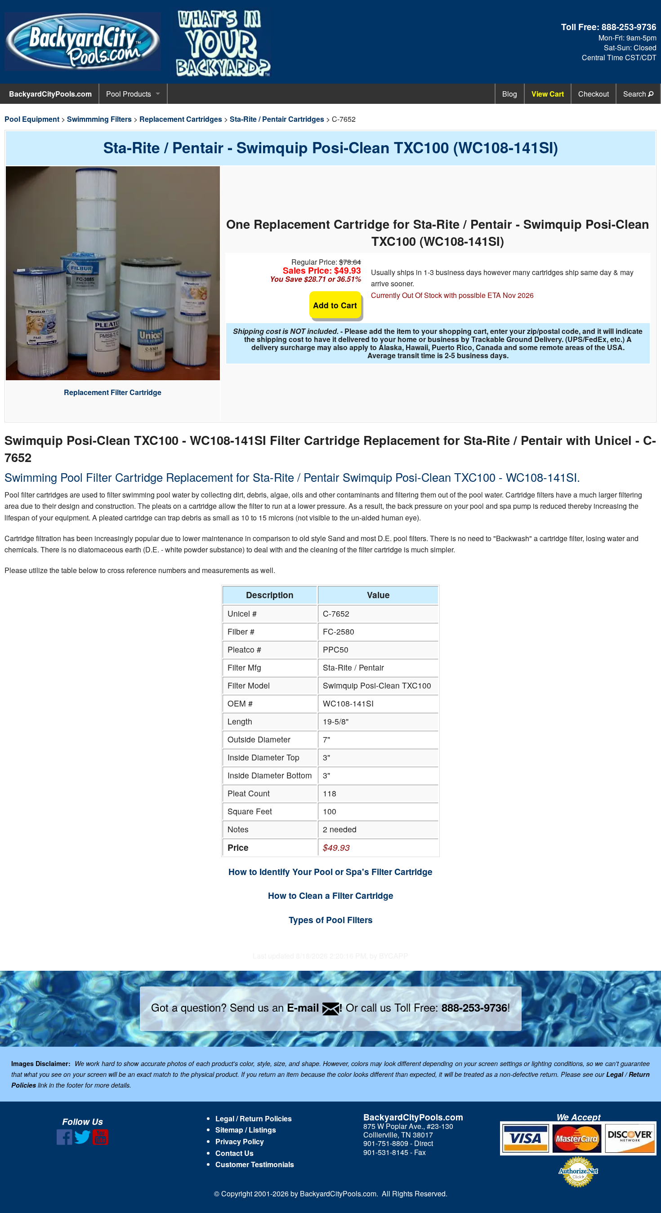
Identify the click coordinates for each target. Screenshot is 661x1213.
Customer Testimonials (254, 1164)
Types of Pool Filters (331, 919)
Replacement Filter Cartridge (112, 392)
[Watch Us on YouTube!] (100, 1142)
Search (635, 94)
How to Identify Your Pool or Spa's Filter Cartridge (330, 871)
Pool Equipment (31, 119)
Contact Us (234, 1153)
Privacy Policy (239, 1141)
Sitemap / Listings (245, 1129)
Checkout (593, 94)
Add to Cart (335, 305)
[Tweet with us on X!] (82, 1142)
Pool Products (128, 94)
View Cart (547, 94)
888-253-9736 (629, 26)
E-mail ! (315, 1007)
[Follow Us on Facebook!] (64, 1142)
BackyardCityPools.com (50, 94)
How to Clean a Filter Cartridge (330, 895)
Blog (509, 94)
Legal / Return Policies (253, 1118)
